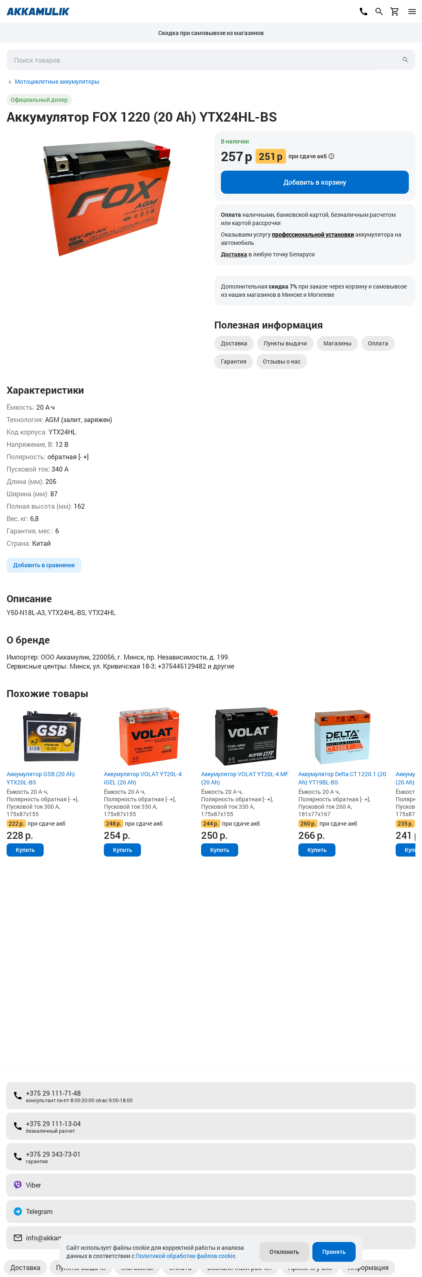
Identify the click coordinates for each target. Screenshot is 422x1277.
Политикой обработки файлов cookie (185, 1256)
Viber (33, 1185)
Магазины (338, 343)
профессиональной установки (313, 234)
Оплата (378, 343)
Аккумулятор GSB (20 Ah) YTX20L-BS (41, 778)
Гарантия (233, 361)
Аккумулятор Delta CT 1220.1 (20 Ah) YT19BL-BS (342, 778)
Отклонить (284, 1252)
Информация (368, 1267)
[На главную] (38, 11)
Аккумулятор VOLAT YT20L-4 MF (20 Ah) (244, 778)
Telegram (39, 1211)
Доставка (234, 254)
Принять (334, 1252)
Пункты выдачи (285, 343)
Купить (25, 850)
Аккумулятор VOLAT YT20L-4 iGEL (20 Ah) (143, 778)
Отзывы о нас (281, 361)
